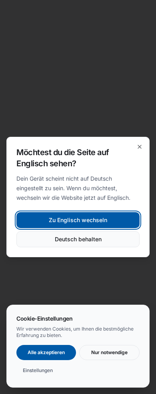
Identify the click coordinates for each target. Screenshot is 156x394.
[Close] (139, 147)
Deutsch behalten (78, 239)
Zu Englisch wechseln (78, 220)
